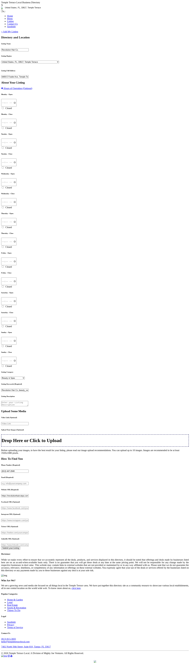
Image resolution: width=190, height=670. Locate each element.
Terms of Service (15, 627)
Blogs (10, 18)
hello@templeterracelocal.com (15, 641)
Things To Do (13, 610)
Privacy (10, 624)
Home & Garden (15, 599)
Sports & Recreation (16, 607)
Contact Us (12, 24)
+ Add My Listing (9, 31)
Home (10, 16)
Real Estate (12, 605)
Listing (10, 21)
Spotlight (11, 26)
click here (76, 588)
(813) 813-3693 (8, 639)
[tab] (95, 88)
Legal (9, 602)
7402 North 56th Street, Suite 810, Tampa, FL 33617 (26, 646)
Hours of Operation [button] (17, 88)
